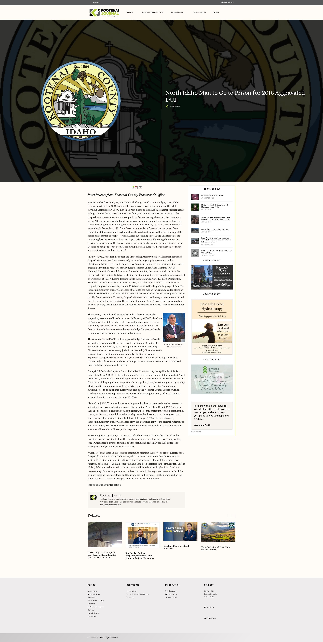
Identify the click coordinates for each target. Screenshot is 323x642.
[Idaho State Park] (218, 532)
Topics (129, 13)
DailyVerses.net (196, 432)
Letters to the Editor (96, 607)
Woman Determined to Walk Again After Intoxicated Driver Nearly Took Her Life (215, 218)
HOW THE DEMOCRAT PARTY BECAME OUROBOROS (216, 252)
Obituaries (92, 616)
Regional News (94, 594)
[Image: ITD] (105, 534)
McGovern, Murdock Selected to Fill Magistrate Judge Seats (214, 206)
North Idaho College (153, 13)
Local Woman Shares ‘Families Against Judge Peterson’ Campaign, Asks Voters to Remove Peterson (216, 240)
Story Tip (130, 597)
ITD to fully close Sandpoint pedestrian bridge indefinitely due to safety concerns (102, 555)
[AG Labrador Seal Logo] (180, 531)
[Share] (166, 113)
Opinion (91, 610)
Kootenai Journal (111, 495)
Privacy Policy (171, 594)
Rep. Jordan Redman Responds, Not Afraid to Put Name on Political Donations (140, 555)
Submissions (177, 13)
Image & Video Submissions (138, 594)
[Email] (180, 113)
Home (216, 13)
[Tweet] (173, 113)
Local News (92, 591)
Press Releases (93, 613)
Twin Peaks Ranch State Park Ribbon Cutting (215, 548)
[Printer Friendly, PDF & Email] (136, 187)
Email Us (210, 607)
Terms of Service (172, 597)
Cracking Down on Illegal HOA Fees (176, 547)
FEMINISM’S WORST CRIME (212, 195)
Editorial (91, 604)
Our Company (199, 13)
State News (92, 597)
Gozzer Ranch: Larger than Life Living (215, 229)
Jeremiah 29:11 (202, 425)
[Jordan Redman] (143, 535)
